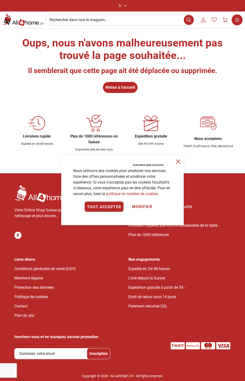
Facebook (18, 235)
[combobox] (120, 19)
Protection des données (34, 287)
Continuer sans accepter (148, 165)
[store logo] (22, 20)
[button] (123, 6)
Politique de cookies (31, 296)
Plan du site (24, 315)
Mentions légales (28, 278)
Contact (21, 306)
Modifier (142, 206)
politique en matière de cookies (132, 193)
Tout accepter (104, 206)
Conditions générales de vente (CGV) (45, 268)
